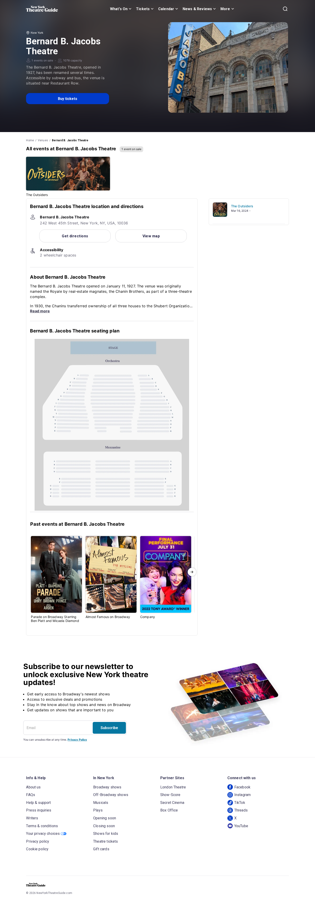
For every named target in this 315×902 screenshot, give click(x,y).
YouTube (241, 826)
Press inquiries (38, 810)
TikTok (239, 802)
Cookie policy (37, 849)
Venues (43, 140)
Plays (98, 810)
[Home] (42, 8)
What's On (119, 9)
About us (33, 787)
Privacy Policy (77, 739)
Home (30, 140)
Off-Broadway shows (110, 795)
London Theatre (173, 787)
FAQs (30, 795)
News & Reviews (197, 9)
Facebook (242, 787)
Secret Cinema (172, 802)
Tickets (143, 9)
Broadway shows (107, 787)
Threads (241, 810)
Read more (40, 311)
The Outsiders (242, 206)
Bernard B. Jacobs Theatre (70, 140)
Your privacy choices (43, 833)
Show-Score (170, 795)
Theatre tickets (105, 841)
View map (151, 236)
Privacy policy (37, 841)
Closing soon (104, 826)
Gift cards (101, 849)
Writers (32, 818)
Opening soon (104, 818)
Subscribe (109, 728)
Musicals (100, 802)
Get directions (75, 236)
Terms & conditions (42, 826)
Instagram (242, 795)
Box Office (169, 810)
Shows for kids (105, 833)
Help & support (38, 802)
